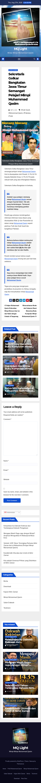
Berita (6, 581)
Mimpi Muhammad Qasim (13, 597)
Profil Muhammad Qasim (15, 768)
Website (6, 479)
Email (6, 470)
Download (7, 586)
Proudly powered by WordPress (14, 761)
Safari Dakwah (13, 70)
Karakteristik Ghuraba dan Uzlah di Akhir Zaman (20, 709)
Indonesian (11, 512)
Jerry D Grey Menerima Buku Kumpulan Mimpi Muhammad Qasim (18, 347)
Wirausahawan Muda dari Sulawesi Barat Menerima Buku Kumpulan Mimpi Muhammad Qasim (29, 311)
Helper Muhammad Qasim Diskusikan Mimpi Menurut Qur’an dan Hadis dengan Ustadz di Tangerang (12, 311)
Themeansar (20, 764)
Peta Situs (24, 778)
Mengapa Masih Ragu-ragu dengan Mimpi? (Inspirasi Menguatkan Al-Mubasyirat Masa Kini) (19, 536)
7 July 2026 (11, 714)
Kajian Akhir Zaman (11, 592)
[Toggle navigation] (19, 59)
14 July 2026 (11, 691)
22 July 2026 (11, 645)
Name (6, 461)
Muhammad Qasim (29, 171)
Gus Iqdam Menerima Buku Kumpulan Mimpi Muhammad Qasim (18, 369)
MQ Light (20, 49)
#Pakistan (27, 113)
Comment (7, 419)
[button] (34, 59)
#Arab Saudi (25, 110)
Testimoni (7, 608)
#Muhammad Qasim (15, 113)
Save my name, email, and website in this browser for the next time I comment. (18, 493)
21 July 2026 (11, 668)
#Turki (10, 116)
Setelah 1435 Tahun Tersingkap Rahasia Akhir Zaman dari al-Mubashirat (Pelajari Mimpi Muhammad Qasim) (20, 545)
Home (4, 768)
